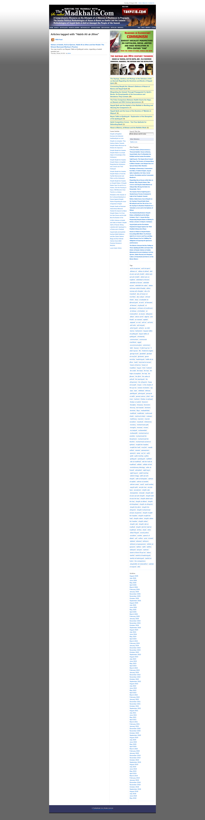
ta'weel (150, 538)
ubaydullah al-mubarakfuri (139, 564)
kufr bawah (140, 407)
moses (146, 427)
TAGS (142, 27)
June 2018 (133, 796)
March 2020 (134, 749)
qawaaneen (145, 450)
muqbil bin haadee (142, 444)
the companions (140, 561)
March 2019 (134, 776)
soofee (139, 535)
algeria (146, 316)
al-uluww (142, 314)
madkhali (133, 413)
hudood (149, 368)
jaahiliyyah (133, 393)
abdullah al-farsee (136, 282)
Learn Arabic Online (116, 248)
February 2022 (135, 697)
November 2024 (135, 623)
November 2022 (135, 677)
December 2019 (135, 755)
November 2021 (135, 704)
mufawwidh (134, 433)
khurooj (132, 407)
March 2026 (134, 587)
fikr (140, 351)
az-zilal (147, 328)
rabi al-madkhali (135, 461)
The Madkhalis (109, 809)
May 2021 (133, 717)
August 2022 (134, 684)
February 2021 (135, 724)
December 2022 (135, 675)
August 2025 (134, 603)
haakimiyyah (140, 359)
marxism (141, 419)
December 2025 (135, 594)
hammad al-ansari (145, 362)
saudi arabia (149, 484)
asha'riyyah (134, 328)
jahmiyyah (141, 393)
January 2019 (134, 780)
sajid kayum (134, 473)
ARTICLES (113, 27)
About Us (145, 3)
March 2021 (134, 722)
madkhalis (140, 413)
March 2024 (134, 641)
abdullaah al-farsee (142, 279)
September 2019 (135, 762)
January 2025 (134, 618)
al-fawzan (133, 305)
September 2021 (135, 708)
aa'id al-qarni (145, 268)
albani (132, 316)
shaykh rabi (134, 524)
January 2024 (134, 645)
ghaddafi (143, 353)
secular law (142, 487)
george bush (134, 353)
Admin (69, 53)
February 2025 (135, 616)
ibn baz (146, 370)
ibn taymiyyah (140, 379)
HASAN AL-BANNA (74, 27)
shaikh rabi (146, 490)
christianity (140, 336)
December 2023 (135, 648)
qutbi (131, 456)
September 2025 (135, 600)
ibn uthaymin (142, 382)
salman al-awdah (142, 481)
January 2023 (134, 672)
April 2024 (133, 639)
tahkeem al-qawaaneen (138, 544)
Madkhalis (95, 809)
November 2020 (135, 731)
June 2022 (133, 688)
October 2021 (134, 706)
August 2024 (134, 630)
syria (145, 538)
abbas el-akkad (143, 271)
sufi (136, 538)
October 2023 (134, 652)
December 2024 (135, 621)
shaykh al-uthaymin (146, 504)
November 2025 (135, 596)
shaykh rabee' (143, 521)
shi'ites (139, 530)
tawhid (132, 555)
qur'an (143, 453)
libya (138, 410)
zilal (138, 567)
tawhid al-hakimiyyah (137, 558)
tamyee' (139, 550)
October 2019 (134, 760)
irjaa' (135, 390)
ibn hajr (144, 373)
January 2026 (134, 592)
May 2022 (133, 690)
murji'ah (144, 447)
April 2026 (133, 585)
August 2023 (134, 657)
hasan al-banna (135, 365)
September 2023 (135, 654)
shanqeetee (134, 493)
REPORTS (120, 27)
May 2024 (133, 636)
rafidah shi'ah (147, 464)
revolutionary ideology (137, 467)
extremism (146, 345)
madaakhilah (145, 410)
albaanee (149, 314)
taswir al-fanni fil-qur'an (138, 552)
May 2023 (133, 663)
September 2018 (135, 789)
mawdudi (140, 422)
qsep (138, 453)
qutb (148, 453)
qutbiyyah (133, 459)
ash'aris (150, 322)
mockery (133, 424)
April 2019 (133, 773)
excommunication (136, 345)
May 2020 (133, 744)
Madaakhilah (101, 809)
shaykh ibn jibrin (135, 507)
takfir (144, 547)
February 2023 (135, 670)
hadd (136, 362)
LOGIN (153, 27)
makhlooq (133, 419)
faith (131, 348)
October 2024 (134, 625)
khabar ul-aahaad (147, 399)
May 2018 (133, 798)
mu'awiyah (133, 430)
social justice (144, 532)
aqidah (145, 319)
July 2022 (133, 686)
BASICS (56, 27)
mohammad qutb (142, 424)
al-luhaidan (141, 311)
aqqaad (132, 322)
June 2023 (133, 661)
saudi (142, 484)
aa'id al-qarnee (135, 268)
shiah (144, 530)
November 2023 (135, 650)
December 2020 (135, 728)
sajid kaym (146, 470)
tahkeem (146, 541)
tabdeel (132, 541)
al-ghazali (141, 305)
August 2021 (134, 710)
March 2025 (134, 614)
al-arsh (141, 302)
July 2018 (133, 793)
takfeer (138, 547)
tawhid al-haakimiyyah (142, 555)
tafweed (138, 541)
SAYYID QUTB (64, 27)
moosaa (139, 427)
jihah (148, 396)
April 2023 (133, 666)
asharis (141, 328)
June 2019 (133, 769)
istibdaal (141, 390)
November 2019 (135, 758)
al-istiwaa (133, 311)
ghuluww (141, 356)
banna (132, 331)
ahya (136, 299)
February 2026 (135, 589)
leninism (147, 407)
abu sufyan (140, 297)
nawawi (137, 450)
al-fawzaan (148, 302)
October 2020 (134, 733)
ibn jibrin (138, 376)
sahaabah (138, 470)
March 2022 (134, 695)
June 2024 (133, 634)
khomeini (147, 405)
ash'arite (133, 325)
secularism (137, 490)
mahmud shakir (140, 416)
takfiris (149, 547)
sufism (140, 538)
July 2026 (133, 578)
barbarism (138, 331)
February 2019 (135, 778)
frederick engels (147, 351)
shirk (149, 530)
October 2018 (134, 787)
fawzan (136, 348)
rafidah (139, 464)
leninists (132, 410)
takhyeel (133, 550)
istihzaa (147, 390)
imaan (139, 385)
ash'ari (144, 322)
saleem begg (134, 476)
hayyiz (139, 368)
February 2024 (135, 643)
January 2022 (134, 699)
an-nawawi (138, 319)
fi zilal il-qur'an (145, 348)
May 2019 (133, 771)
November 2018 (135, 784)
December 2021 (135, 701)
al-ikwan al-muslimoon (145, 308)
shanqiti (141, 493)
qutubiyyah (141, 459)
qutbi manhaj (138, 456)
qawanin (133, 453)
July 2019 (133, 767)
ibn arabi (133, 370)
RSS (139, 27)
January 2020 (134, 753)
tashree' (146, 550)
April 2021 (133, 719)
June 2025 (133, 607)
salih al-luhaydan (141, 478)
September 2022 (135, 681)
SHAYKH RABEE (95, 27)
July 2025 (133, 605)
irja (151, 388)
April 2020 (133, 746)
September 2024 (135, 627)
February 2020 (135, 751)
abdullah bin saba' (141, 285)
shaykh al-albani (141, 501)
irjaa (131, 390)
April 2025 (133, 612)
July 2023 (133, 659)
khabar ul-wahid (135, 402)
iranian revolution (143, 388)
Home (140, 3)
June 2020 (133, 742)
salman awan (134, 484)
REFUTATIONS (105, 27)
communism (134, 339)
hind (143, 368)
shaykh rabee (138, 518)
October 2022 (134, 679)
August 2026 (134, 576)
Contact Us (151, 3)
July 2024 (133, 632)
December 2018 (135, 782)
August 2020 (134, 737)
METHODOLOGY (85, 27)
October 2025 (134, 598)
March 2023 (134, 668)
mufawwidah (142, 430)
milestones (148, 422)
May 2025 (133, 609)
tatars (149, 552)
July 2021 (133, 713)
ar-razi (138, 322)
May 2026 (133, 583)
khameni (145, 402)
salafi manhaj (143, 473)
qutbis (146, 456)
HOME (51, 27)
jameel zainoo (140, 396)
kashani (136, 399)
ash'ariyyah (141, 325)
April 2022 (133, 692)
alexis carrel (139, 316)
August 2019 (134, 764)
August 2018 (134, 791)
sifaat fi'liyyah (134, 532)
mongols (133, 427)
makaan (149, 416)
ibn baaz (140, 370)
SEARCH (148, 27)
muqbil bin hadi (135, 447)
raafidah (149, 459)
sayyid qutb (134, 487)
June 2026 (133, 580)
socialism (133, 535)
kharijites (133, 405)
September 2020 (135, 735)
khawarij (140, 405)
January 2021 (134, 726)
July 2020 (133, 740)
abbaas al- (133, 271)
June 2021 (133, 715)
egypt (139, 342)
